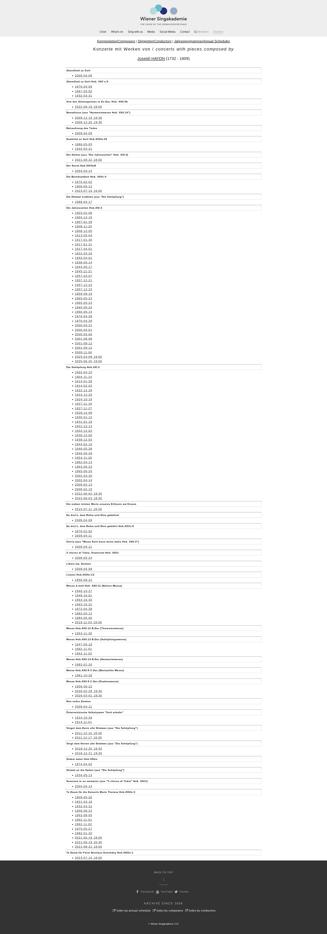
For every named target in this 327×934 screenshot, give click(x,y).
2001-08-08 (83, 338)
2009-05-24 (83, 557)
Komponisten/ (116, 41)
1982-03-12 (83, 613)
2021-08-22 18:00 (88, 159)
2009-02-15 (83, 489)
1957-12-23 (83, 289)
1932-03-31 (83, 95)
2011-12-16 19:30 (88, 733)
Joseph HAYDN (151, 58)
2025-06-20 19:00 (88, 361)
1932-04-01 (83, 258)
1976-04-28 (83, 316)
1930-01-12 (83, 417)
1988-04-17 (83, 202)
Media (151, 31)
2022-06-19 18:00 (88, 106)
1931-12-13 (83, 426)
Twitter (184, 891)
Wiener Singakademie (162, 924)
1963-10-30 (83, 599)
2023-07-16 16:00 (88, 190)
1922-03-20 (83, 253)
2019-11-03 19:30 (88, 622)
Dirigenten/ (155, 41)
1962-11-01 (83, 649)
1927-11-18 (83, 403)
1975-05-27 (83, 828)
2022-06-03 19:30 (88, 498)
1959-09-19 (83, 293)
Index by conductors (202, 910)
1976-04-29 (83, 321)
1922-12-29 (83, 390)
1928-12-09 (83, 412)
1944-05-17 (83, 267)
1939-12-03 (83, 439)
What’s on (117, 31)
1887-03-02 (83, 91)
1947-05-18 (83, 644)
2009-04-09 (83, 75)
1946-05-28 (83, 448)
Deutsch (218, 31)
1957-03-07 (83, 276)
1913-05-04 (83, 235)
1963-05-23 (83, 466)
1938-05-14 (83, 262)
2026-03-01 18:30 (88, 695)
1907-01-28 (83, 222)
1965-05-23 (83, 302)
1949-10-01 (83, 595)
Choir (103, 31)
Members (203, 31)
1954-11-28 (83, 457)
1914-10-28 (83, 717)
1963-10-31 (83, 604)
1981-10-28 (83, 675)
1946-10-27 (83, 591)
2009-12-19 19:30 (88, 117)
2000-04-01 (83, 330)
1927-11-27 (83, 408)
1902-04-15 (83, 372)
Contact (185, 31)
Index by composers (169, 910)
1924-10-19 (83, 399)
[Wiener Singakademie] (163, 12)
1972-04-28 (83, 609)
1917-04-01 (83, 249)
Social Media (167, 31)
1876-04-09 (83, 86)
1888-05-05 (83, 144)
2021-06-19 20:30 (88, 842)
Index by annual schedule (133, 910)
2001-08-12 (83, 343)
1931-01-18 (83, 421)
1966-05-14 (83, 311)
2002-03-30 (83, 475)
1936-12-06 (83, 435)
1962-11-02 (83, 653)
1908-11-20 (83, 226)
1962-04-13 (83, 462)
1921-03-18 (83, 801)
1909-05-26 (83, 797)
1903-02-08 (83, 213)
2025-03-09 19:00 (88, 356)
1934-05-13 (83, 775)
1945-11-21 (83, 271)
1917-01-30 (83, 239)
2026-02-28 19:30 (88, 691)
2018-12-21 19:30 (88, 753)
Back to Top (163, 872)
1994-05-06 (83, 618)
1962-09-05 (83, 815)
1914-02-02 (83, 385)
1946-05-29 (83, 453)
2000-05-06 (83, 334)
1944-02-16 (83, 444)
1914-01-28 (83, 381)
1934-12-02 (83, 430)
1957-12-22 (83, 285)
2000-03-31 (83, 325)
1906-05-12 (83, 186)
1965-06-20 (83, 471)
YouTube (166, 891)
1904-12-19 (83, 217)
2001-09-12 (83, 347)
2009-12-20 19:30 (88, 122)
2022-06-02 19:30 (88, 493)
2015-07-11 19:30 (88, 509)
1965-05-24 (83, 307)
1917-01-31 (83, 244)
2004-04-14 (83, 171)
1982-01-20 (83, 664)
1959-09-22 (83, 580)
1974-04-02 (83, 764)
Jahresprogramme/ (202, 41)
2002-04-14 (83, 480)
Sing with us (135, 31)
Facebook (147, 891)
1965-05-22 (83, 298)
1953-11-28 (83, 633)
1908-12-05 (83, 231)
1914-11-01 (83, 722)
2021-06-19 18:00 (88, 837)
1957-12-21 (83, 280)
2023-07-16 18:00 (88, 857)
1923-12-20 (83, 394)
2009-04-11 (83, 535)
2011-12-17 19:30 (88, 737)
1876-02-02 (83, 182)
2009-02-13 (83, 484)
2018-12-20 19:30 (88, 748)
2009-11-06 (83, 352)
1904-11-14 (83, 377)
